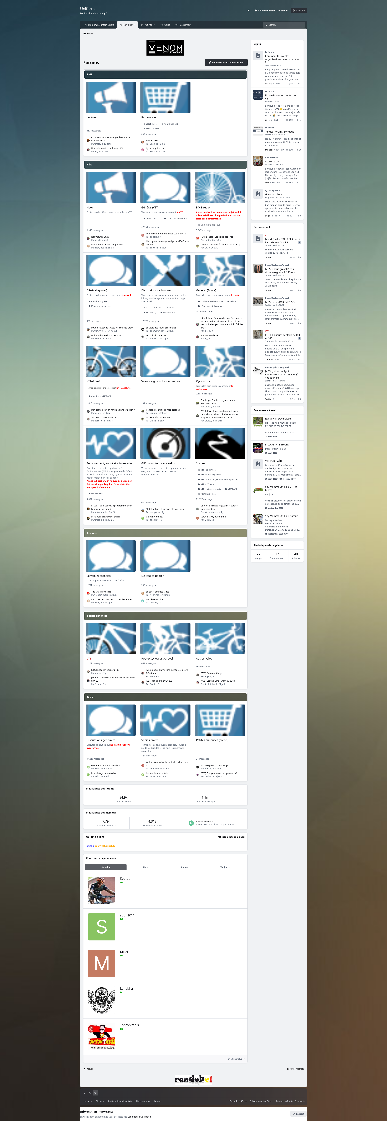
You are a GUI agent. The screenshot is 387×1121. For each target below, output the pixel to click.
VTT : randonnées (208, 470)
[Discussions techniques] (165, 270)
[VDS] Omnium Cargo (211, 673)
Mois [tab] (145, 867)
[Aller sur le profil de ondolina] (142, 235)
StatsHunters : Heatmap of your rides (165, 509)
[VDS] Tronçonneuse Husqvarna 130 (219, 773)
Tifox (152, 247)
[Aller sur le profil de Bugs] (142, 149)
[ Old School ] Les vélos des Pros (217, 236)
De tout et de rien (152, 576)
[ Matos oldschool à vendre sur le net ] (220, 244)
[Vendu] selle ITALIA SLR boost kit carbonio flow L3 (282, 240)
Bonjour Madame (209, 335)
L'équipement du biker (177, 218)
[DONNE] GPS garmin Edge (214, 765)
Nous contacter (143, 1101)
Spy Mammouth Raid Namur (281, 516)
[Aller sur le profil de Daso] (88, 140)
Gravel (159, 307)
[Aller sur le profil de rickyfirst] (88, 246)
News (90, 207)
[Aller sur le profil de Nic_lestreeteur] (197, 508)
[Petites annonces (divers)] (220, 720)
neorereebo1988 (204, 821)
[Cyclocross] (220, 361)
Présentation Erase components (107, 244)
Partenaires (148, 117)
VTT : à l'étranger (208, 484)
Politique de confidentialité (120, 1101)
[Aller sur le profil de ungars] (142, 600)
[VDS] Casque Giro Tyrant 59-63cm (218, 680)
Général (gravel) (97, 290)
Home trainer (97, 493)
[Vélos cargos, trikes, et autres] (165, 361)
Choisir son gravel (99, 301)
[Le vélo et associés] (111, 556)
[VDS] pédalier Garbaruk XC (105, 669)
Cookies (157, 1101)
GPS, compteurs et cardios (158, 463)
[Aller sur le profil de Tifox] (142, 244)
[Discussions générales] (111, 720)
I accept (300, 1113)
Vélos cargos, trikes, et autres (160, 381)
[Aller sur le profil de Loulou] (88, 336)
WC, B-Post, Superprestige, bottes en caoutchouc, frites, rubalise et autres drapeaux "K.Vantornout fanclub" (219, 414)
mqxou (98, 673)
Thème (99, 1101)
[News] (111, 187)
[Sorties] (220, 443)
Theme (233, 1101)
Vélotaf (233, 301)
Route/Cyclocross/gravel (157, 658)
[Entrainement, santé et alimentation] (111, 443)
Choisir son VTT (153, 218)
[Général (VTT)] (165, 187)
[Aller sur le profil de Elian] (142, 142)
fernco (98, 420)
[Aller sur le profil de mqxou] (88, 671)
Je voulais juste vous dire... (104, 773)
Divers (90, 697)
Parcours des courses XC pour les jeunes (111, 599)
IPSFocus (243, 1101)
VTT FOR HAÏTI (273, 461)
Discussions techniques (156, 290)
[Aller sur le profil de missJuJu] (88, 508)
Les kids (92, 533)
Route (171, 307)
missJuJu (99, 512)
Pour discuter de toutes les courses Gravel (112, 327)
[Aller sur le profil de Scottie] (88, 680)
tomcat (208, 768)
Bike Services (151, 124)
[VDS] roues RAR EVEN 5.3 (159, 680)
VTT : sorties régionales (211, 474)
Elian (152, 143)
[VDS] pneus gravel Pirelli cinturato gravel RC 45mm (280, 270)
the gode (269, 149)
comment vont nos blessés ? (105, 765)
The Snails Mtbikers (101, 591)
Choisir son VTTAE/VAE (101, 396)
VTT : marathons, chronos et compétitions (219, 479)
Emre (152, 776)
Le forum (92, 117)
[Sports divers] (165, 720)
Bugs (152, 151)
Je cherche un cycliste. (157, 773)
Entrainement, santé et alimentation (110, 463)
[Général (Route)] (220, 270)
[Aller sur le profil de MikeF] (197, 518)
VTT (147, 307)
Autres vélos (204, 658)
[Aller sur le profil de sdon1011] (142, 518)
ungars (153, 602)
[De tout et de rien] (165, 556)
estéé (98, 413)
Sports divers (149, 740)
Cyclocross (203, 381)
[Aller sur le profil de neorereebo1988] (191, 823)
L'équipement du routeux (212, 306)
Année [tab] (184, 867)
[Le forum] (111, 97)
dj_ (96, 151)
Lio (206, 247)
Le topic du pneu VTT (156, 335)
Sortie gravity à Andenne (213, 516)
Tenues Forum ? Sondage (279, 131)
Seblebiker (210, 684)
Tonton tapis (211, 240)
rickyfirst (99, 247)
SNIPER (268, 65)
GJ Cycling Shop (171, 124)
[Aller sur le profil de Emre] (142, 774)
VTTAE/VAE (93, 381)
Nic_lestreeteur (212, 512)
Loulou (98, 338)
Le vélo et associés (99, 576)
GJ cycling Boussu (155, 148)
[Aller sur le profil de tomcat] (197, 767)
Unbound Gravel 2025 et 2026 (106, 335)
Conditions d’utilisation (139, 1116)
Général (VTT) (149, 207)
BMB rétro (203, 207)
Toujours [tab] (224, 867)
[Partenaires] (165, 97)
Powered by (290, 1101)
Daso (97, 143)
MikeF (207, 519)
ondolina (154, 236)
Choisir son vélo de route (212, 301)
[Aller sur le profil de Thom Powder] (142, 329)
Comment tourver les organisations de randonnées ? (282, 59)
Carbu (208, 776)
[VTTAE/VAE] (111, 361)
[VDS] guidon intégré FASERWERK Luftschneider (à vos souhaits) (281, 374)
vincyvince (100, 330)
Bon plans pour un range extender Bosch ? (113, 409)
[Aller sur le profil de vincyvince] (88, 329)
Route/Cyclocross (208, 494)
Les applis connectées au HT (105, 516)
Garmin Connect (154, 516)
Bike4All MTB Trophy (277, 444)
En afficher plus (235, 1059)
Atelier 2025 (152, 140)
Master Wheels (152, 128)
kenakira (154, 338)
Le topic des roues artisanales (161, 327)
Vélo (89, 164)
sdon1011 (155, 519)
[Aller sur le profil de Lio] (197, 246)
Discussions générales (101, 740)
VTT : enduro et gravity (211, 489)
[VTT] (111, 638)
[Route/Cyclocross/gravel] (165, 638)
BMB (89, 74)
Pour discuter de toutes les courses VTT (166, 233)
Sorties (200, 463)
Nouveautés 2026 (100, 236)
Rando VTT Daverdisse (278, 418)
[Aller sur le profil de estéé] (88, 411)
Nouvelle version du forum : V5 (107, 148)
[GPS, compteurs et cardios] (165, 443)
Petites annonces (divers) (212, 740)
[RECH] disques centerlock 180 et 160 (282, 336)
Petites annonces (97, 615)
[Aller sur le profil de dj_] (88, 149)
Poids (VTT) (151, 312)
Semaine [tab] (105, 867)
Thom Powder (157, 330)
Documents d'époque (210, 225)
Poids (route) (169, 312)
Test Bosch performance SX (105, 417)
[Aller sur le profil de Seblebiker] (197, 682)
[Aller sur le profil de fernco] (88, 419)
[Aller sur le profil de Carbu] (197, 774)
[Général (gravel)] (111, 270)
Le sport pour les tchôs (157, 591)
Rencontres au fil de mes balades (163, 409)
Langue (87, 1101)
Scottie (98, 684)
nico (267, 101)
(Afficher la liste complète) (231, 836)
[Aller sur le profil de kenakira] (142, 336)
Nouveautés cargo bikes (158, 417)
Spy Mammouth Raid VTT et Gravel (281, 488)
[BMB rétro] (220, 187)
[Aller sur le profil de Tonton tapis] (197, 238)
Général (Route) (206, 290)
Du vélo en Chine (154, 599)
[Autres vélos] (220, 638)
